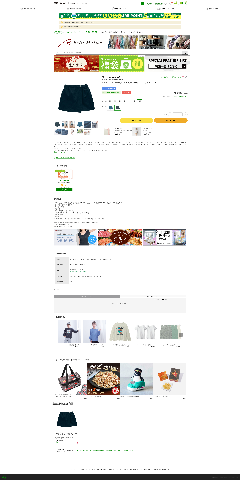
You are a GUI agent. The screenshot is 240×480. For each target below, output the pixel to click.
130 (124, 101)
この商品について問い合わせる (171, 77)
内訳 (186, 96)
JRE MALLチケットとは (115, 469)
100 (109, 101)
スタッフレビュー (153, 296)
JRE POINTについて (102, 469)
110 (114, 101)
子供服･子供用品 (98, 450)
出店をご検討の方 (153, 469)
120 (119, 101)
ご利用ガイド (74, 469)
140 (129, 101)
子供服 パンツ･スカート (114, 450)
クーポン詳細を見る (64, 180)
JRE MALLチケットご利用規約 (138, 469)
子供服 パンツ (128, 450)
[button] (181, 335)
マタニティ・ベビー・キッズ (74, 32)
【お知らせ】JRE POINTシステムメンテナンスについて (80, 22)
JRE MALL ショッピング (58, 32)
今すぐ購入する (170, 120)
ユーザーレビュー (87, 296)
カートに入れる (136, 120)
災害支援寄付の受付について (72, 26)
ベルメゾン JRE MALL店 (83, 450)
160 (139, 101)
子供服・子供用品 (92, 32)
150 (134, 101)
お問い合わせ (91, 469)
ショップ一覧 (83, 469)
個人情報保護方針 (164, 469)
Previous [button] (68, 98)
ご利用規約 (126, 469)
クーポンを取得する (64, 190)
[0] (170, 3)
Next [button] (84, 98)
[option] (76, 98)
